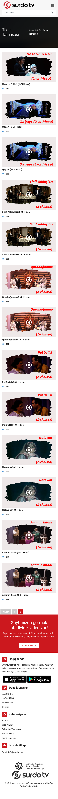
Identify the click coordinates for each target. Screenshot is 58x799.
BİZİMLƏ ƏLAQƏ (29, 645)
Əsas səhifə (35, 30)
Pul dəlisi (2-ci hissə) (13, 382)
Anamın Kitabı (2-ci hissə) (15, 552)
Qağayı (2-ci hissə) (12, 127)
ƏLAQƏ (5, 707)
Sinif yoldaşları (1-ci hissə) (16, 254)
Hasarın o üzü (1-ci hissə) (16, 84)
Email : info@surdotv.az (12, 752)
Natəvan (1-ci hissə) (13, 510)
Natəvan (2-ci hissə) (13, 467)
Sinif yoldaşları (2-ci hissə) (16, 212)
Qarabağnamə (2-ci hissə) (16, 297)
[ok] (52, 12)
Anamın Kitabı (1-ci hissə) (15, 595)
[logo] (18, 4)
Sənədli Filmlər (8, 733)
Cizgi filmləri (7, 725)
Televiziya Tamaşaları (11, 729)
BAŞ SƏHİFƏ (7, 694)
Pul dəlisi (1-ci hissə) (13, 425)
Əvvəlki (5, 611)
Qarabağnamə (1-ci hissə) (16, 339)
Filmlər (5, 720)
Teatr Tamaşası (9, 738)
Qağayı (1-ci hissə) (12, 169)
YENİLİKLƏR (7, 703)
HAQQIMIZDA (8, 698)
